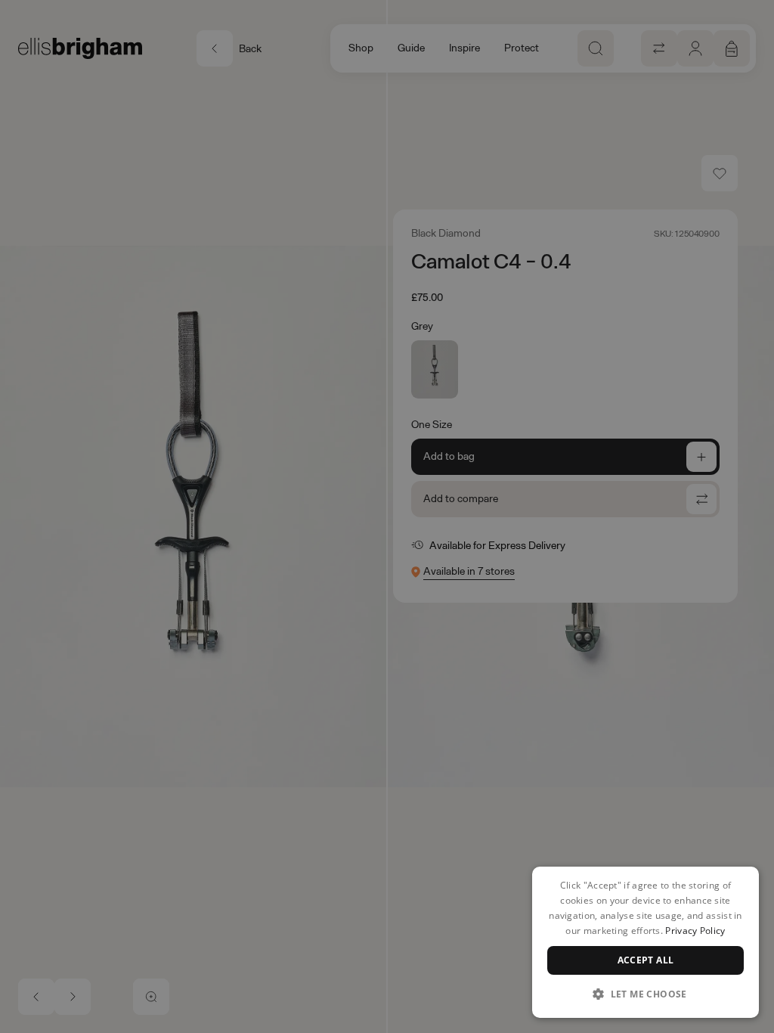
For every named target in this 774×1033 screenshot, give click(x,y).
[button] (645, 994)
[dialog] (645, 942)
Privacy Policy (695, 930)
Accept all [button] (646, 960)
